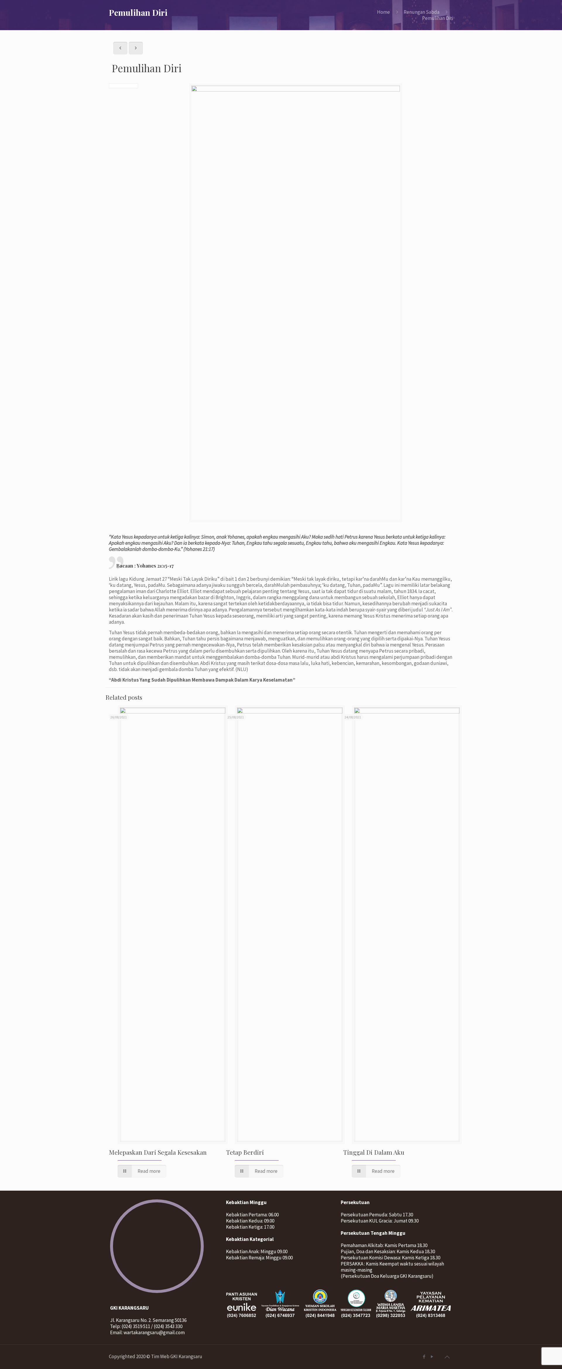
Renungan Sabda (421, 12)
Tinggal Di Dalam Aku (373, 1152)
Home (383, 12)
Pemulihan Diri (437, 18)
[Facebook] (424, 1356)
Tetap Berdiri (245, 1152)
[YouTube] (432, 1356)
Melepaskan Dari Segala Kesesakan (158, 1152)
